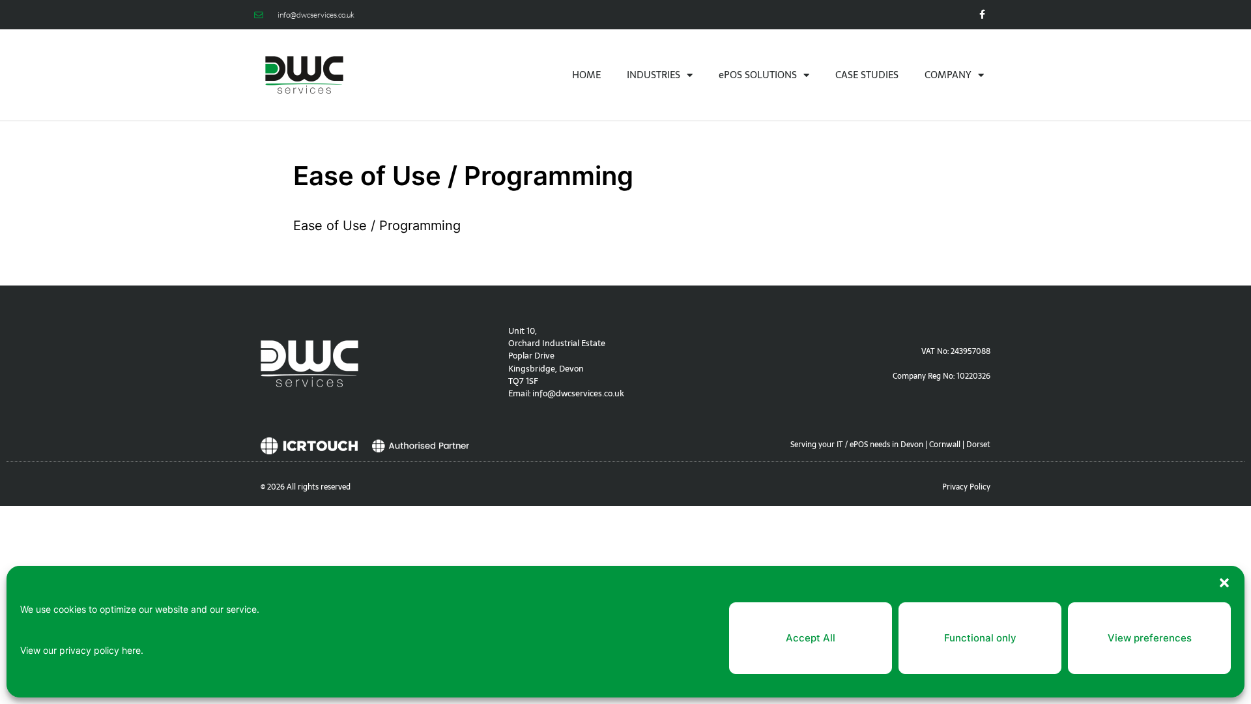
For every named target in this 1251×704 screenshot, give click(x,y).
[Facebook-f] (982, 14)
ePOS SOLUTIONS (758, 74)
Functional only (980, 638)
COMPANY (948, 74)
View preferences (1150, 638)
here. (132, 650)
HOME (586, 74)
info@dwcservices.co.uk (578, 393)
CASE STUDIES (867, 74)
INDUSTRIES (653, 74)
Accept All (810, 638)
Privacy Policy (966, 486)
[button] (1224, 582)
